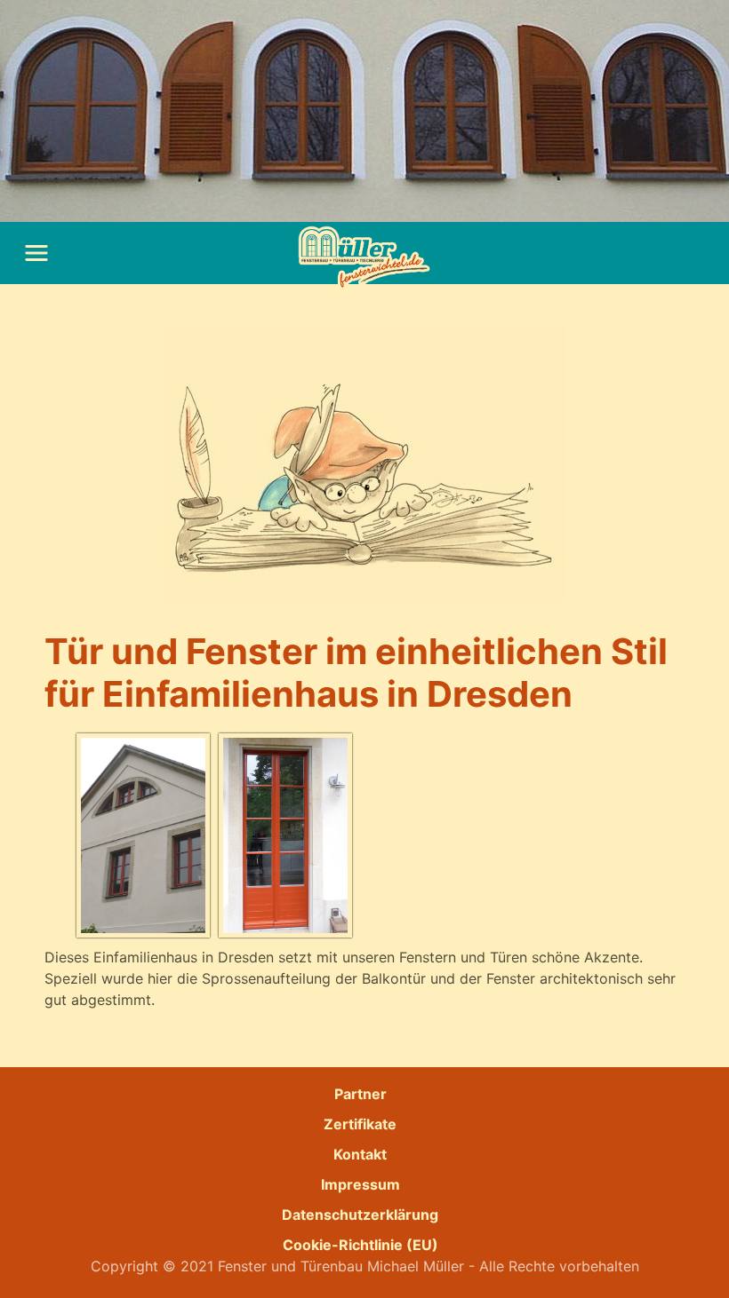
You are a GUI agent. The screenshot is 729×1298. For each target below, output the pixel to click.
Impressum (360, 1184)
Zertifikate (360, 1124)
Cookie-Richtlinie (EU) (360, 1245)
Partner (360, 1094)
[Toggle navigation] (36, 253)
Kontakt (360, 1154)
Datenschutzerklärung (360, 1214)
